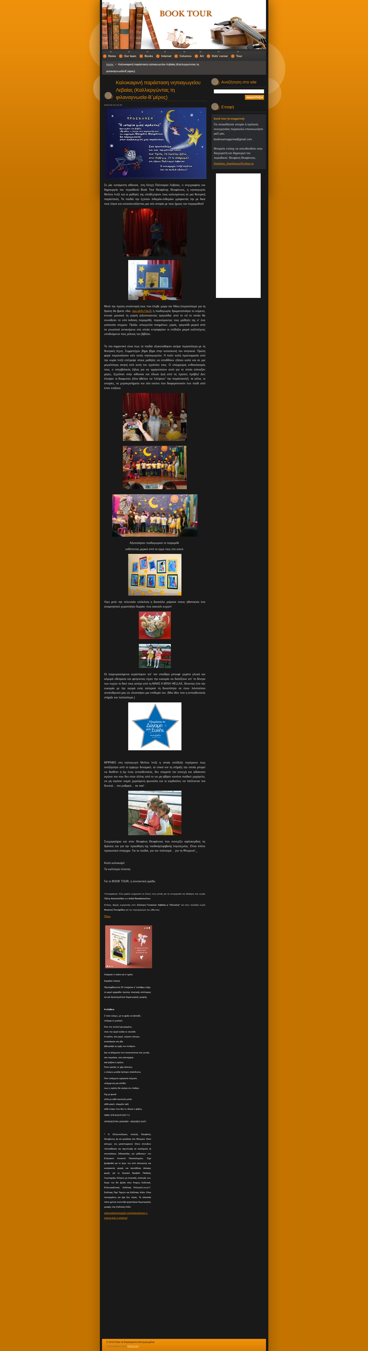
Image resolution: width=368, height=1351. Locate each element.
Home (110, 64)
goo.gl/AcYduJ (141, 311)
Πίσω (107, 916)
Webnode (133, 1346)
